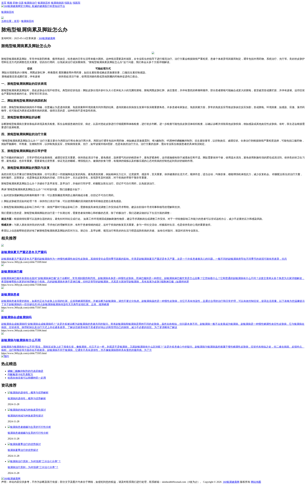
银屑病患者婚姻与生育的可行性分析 (28, 433)
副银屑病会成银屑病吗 (16, 317)
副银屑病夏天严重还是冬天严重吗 (24, 252)
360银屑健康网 (47, 38)
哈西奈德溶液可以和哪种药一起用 (27, 377)
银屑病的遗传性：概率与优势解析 (27, 398)
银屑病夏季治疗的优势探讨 (23, 450)
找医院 (76, 2)
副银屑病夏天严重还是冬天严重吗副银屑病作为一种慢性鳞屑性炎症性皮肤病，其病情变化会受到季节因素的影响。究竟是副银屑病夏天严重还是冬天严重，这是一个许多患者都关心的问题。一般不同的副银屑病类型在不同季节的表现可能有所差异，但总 (144, 258)
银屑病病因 (57, 2)
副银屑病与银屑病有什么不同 (21, 340)
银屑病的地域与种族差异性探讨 (25, 415)
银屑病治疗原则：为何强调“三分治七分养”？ (33, 467)
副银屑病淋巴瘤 (11, 271)
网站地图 (256, 482)
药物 (15, 2)
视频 (9, 2)
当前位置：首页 (10, 21)
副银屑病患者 (10, 294)
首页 (3, 2)
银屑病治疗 (30, 2)
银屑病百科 (44, 2)
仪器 (21, 2)
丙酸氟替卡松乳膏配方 (20, 374)
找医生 (68, 2)
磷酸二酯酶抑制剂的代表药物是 (25, 371)
